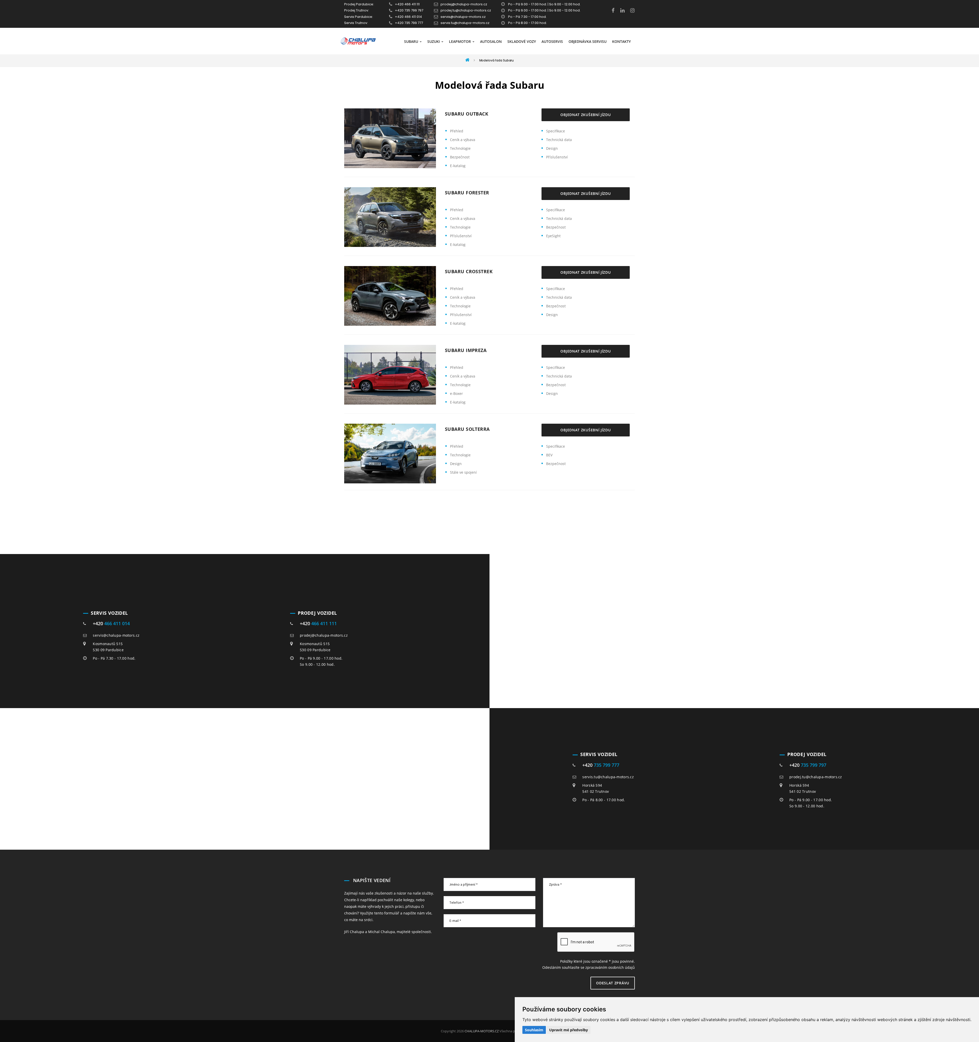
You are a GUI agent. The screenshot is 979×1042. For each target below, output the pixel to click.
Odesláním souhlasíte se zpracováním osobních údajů (588, 967)
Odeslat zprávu (612, 983)
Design (552, 148)
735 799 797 (813, 765)
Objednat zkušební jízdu (585, 114)
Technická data (559, 139)
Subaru (411, 41)
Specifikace (555, 131)
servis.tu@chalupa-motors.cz (465, 22)
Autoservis (552, 41)
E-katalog (458, 165)
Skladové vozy (521, 41)
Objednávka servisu (588, 41)
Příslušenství (557, 157)
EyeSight (553, 235)
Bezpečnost (460, 157)
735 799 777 (606, 765)
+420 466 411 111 (407, 4)
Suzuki (434, 41)
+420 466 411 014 (408, 16)
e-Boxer (456, 393)
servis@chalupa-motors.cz (463, 16)
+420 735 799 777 (409, 22)
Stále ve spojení (463, 472)
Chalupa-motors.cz (481, 1031)
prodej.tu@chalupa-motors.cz (466, 10)
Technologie (460, 148)
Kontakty (621, 41)
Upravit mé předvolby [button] (568, 1029)
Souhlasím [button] (534, 1029)
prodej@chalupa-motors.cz (464, 4)
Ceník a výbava (462, 139)
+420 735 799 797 (409, 10)
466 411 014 (117, 623)
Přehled (456, 131)
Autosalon (491, 41)
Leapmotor (460, 41)
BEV (549, 455)
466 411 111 (324, 623)
